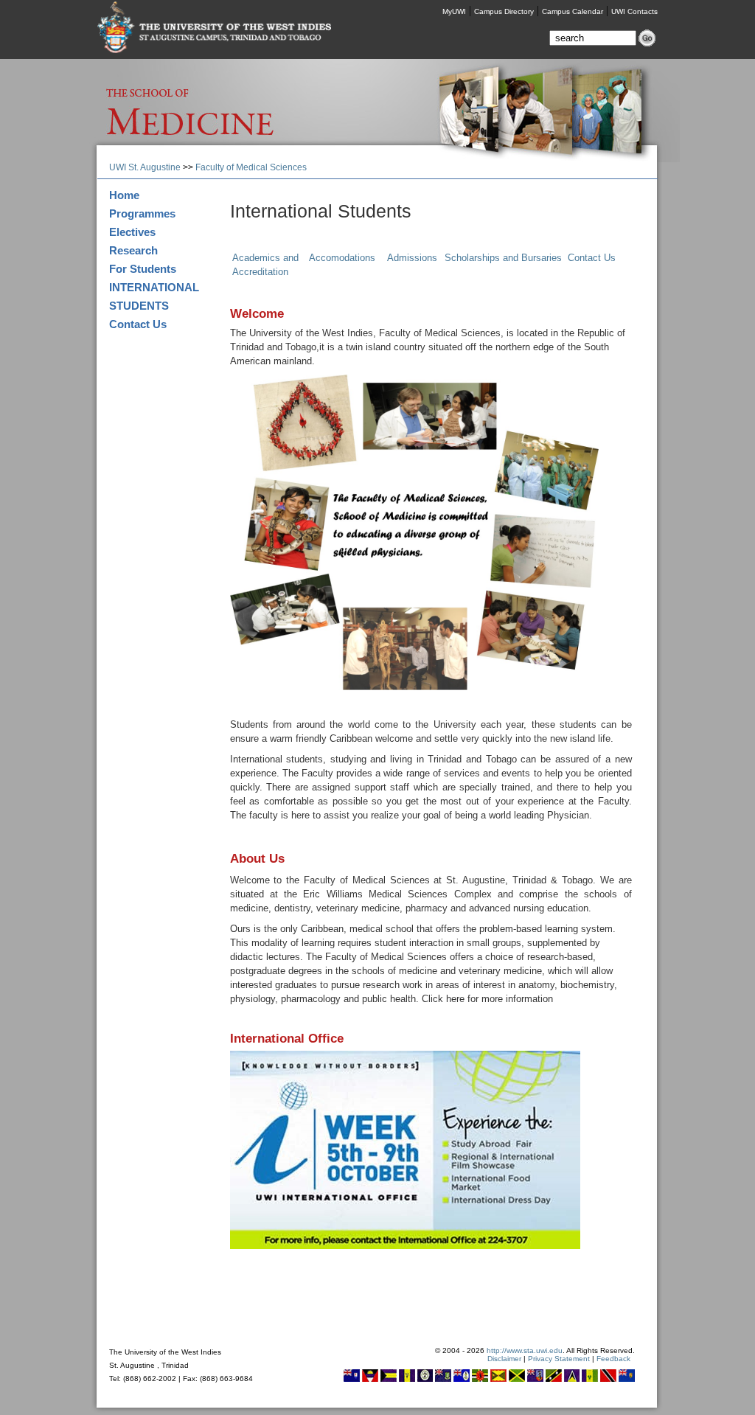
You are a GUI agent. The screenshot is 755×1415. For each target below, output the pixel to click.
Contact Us (138, 324)
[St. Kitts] (554, 1379)
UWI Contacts (634, 11)
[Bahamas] (388, 1379)
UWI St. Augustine (145, 167)
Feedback (613, 1359)
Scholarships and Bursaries (503, 257)
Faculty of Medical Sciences (251, 167)
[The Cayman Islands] (461, 1379)
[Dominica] (480, 1379)
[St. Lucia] (572, 1379)
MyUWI (454, 11)
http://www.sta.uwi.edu (525, 1350)
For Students (142, 269)
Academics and (265, 257)
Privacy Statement (559, 1359)
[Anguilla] (352, 1379)
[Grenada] (498, 1379)
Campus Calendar (572, 11)
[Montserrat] (535, 1379)
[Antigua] (370, 1379)
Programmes (142, 213)
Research (133, 250)
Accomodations (342, 257)
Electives (132, 232)
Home (124, 195)
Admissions (412, 257)
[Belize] (425, 1379)
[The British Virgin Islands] (443, 1379)
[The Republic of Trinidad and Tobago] (608, 1379)
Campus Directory (504, 11)
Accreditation (260, 271)
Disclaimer (504, 1359)
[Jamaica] (517, 1379)
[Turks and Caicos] (627, 1379)
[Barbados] (407, 1379)
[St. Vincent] (590, 1379)
